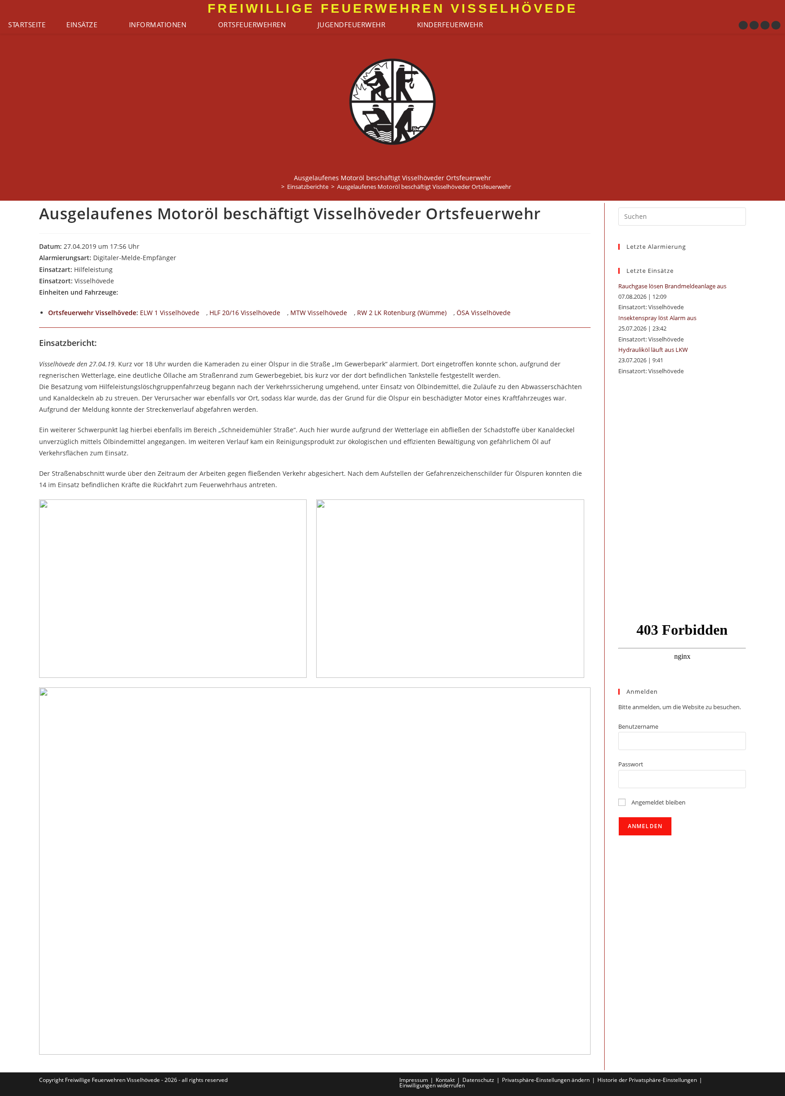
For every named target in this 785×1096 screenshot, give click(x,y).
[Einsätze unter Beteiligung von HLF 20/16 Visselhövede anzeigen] (284, 313)
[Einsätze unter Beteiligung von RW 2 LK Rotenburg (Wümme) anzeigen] (450, 313)
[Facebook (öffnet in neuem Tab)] (743, 25)
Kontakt (445, 1080)
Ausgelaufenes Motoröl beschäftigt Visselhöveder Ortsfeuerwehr (424, 187)
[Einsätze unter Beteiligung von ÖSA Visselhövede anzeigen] (514, 313)
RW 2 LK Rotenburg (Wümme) (402, 312)
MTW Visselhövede (318, 312)
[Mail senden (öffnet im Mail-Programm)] (775, 25)
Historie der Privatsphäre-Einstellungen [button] (647, 1080)
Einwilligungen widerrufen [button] (432, 1085)
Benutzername (638, 726)
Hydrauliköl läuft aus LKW (653, 350)
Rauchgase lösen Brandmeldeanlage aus (672, 286)
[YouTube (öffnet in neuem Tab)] (765, 25)
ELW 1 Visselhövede (169, 312)
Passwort (630, 764)
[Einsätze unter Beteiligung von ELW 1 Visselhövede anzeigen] (203, 313)
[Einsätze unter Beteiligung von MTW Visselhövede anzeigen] (351, 313)
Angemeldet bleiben (658, 802)
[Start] (276, 187)
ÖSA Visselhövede (484, 312)
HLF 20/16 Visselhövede (244, 312)
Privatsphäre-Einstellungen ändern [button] (546, 1080)
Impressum (413, 1080)
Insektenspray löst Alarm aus (657, 318)
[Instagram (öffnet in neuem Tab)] (754, 25)
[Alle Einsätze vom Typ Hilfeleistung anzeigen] (116, 270)
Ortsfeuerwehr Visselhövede (92, 312)
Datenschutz (478, 1080)
